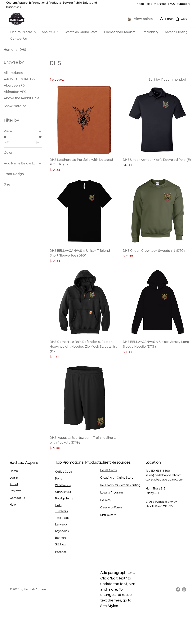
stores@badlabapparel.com (164, 479)
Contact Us (17, 498)
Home (14, 471)
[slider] (5, 137)
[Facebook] (178, 589)
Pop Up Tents (64, 498)
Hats (58, 505)
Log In (14, 477)
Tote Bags (62, 518)
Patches (60, 552)
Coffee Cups (63, 471)
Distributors (108, 515)
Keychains (62, 531)
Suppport (183, 4)
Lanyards (61, 524)
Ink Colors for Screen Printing (120, 485)
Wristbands (63, 485)
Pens (58, 478)
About (14, 484)
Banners (60, 537)
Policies (105, 500)
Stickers (60, 544)
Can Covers (63, 492)
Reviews (15, 491)
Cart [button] (184, 18)
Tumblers (61, 511)
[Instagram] (184, 589)
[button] (177, 19)
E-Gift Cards (108, 470)
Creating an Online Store (116, 477)
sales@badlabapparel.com (163, 475)
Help (13, 504)
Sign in (169, 18)
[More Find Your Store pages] (35, 32)
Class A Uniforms (111, 507)
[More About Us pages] (58, 32)
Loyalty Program (111, 492)
